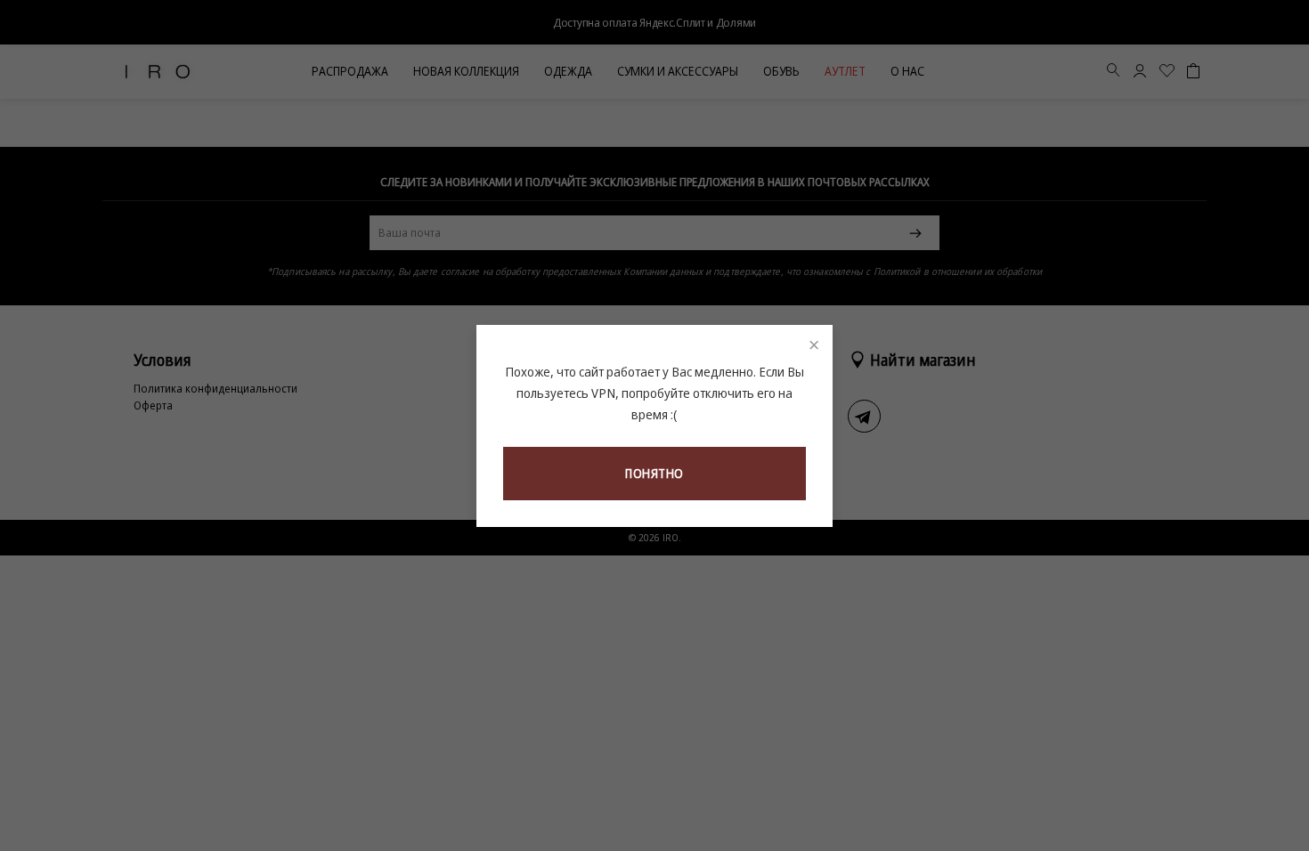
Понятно (654, 473)
